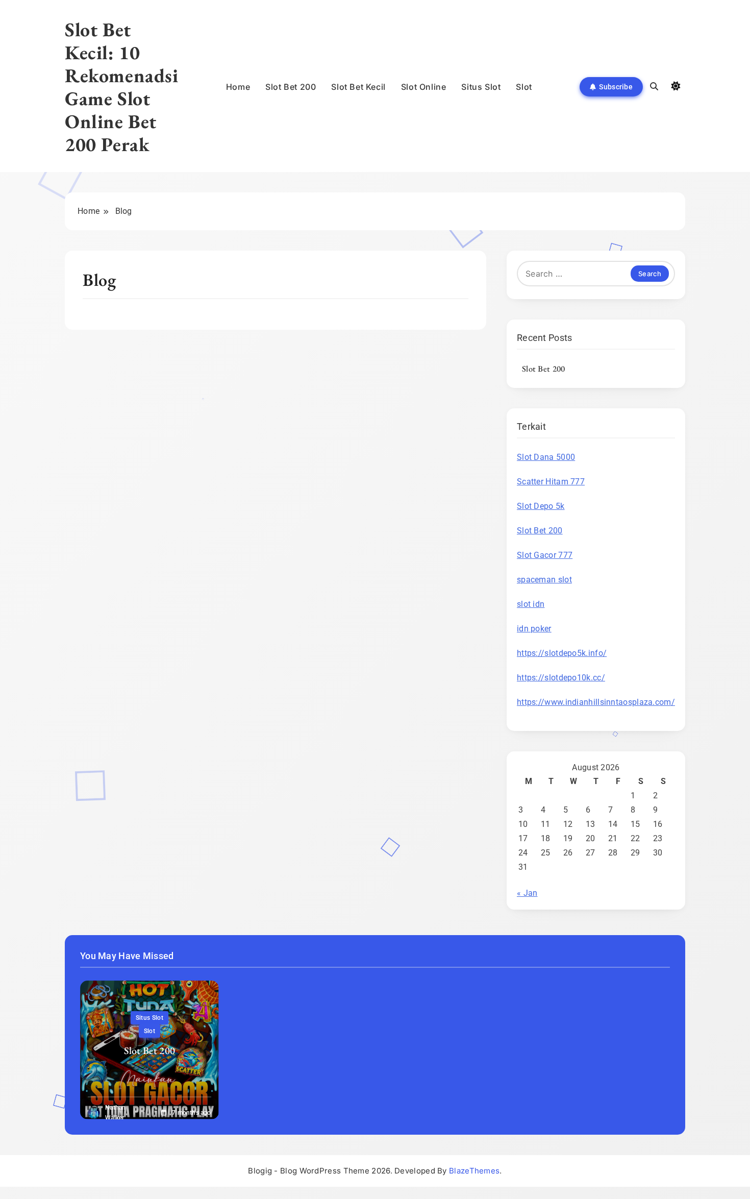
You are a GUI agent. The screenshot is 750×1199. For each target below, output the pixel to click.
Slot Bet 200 (290, 87)
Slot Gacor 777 (544, 555)
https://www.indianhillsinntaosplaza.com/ (596, 702)
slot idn (530, 604)
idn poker (534, 628)
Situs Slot (481, 87)
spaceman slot (544, 579)
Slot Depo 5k (541, 506)
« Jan (527, 893)
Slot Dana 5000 (546, 457)
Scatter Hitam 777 (551, 481)
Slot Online (423, 87)
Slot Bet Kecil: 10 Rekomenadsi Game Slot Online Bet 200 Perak (122, 87)
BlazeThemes (474, 1171)
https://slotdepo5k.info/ (562, 653)
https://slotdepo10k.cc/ (561, 677)
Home (238, 87)
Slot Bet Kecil (358, 87)
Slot (524, 87)
